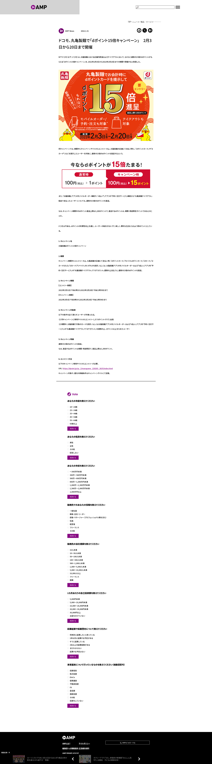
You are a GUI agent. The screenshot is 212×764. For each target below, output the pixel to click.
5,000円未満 (75, 599)
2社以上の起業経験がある (80, 645)
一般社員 (73, 511)
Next (138, 758)
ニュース (135, 21)
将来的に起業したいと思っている (82, 635)
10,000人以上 (75, 573)
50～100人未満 (76, 556)
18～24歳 (73, 407)
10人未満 (73, 550)
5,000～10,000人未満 (78, 570)
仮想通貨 (73, 681)
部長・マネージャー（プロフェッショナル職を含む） (88, 517)
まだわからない (76, 648)
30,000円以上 (75, 612)
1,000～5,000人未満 (78, 567)
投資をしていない (76, 701)
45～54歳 (73, 417)
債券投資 (73, 694)
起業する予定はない (77, 651)
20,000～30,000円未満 (79, 609)
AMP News (69, 31)
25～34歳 (73, 410)
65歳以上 (73, 424)
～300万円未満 (76, 471)
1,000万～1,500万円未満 (80, 485)
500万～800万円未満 (78, 478)
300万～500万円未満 (78, 475)
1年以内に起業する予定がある (81, 638)
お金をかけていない (77, 616)
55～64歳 (73, 420)
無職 (71, 580)
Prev (73, 758)
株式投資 (73, 674)
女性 (71, 446)
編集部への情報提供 (70, 748)
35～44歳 (73, 413)
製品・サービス (147, 21)
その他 (72, 449)
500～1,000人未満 (77, 563)
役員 (71, 521)
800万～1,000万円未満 (79, 482)
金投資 (72, 691)
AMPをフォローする (128, 743)
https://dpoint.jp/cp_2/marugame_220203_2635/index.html (88, 368)
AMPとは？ (66, 743)
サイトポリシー (84, 743)
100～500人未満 (76, 560)
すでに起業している (77, 641)
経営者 (72, 524)
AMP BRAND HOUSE (70, 753)
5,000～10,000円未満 (78, 602)
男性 (71, 442)
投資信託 (73, 670)
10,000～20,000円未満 (79, 606)
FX (71, 687)
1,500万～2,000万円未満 (80, 488)
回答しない (74, 453)
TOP (129, 21)
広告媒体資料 (84, 748)
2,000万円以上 (75, 492)
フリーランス (74, 527)
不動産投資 (74, 684)
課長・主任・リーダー (77, 514)
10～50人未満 (75, 553)
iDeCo (72, 677)
